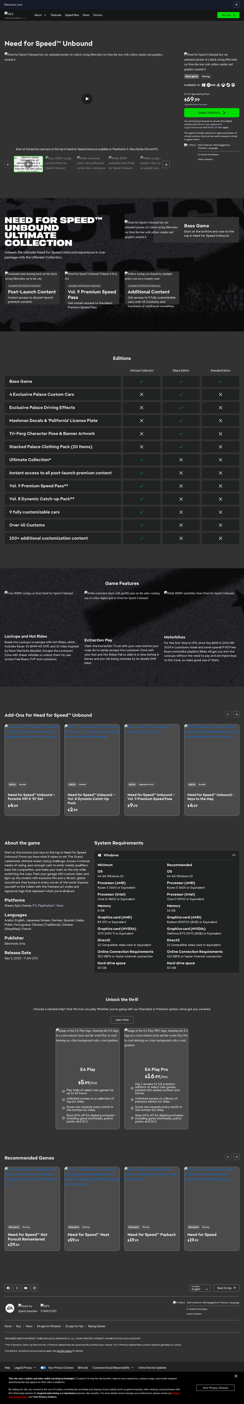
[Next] (166, 164)
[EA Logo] (10, 1308)
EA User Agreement (211, 124)
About (38, 15)
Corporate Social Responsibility (111, 1367)
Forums (97, 15)
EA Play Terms (64, 1350)
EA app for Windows (49, 1326)
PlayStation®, (47, 906)
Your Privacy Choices (215, 1387)
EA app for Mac (74, 1326)
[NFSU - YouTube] (25, 1288)
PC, (35, 906)
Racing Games (96, 1326)
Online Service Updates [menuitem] (152, 1367)
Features (56, 15)
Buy (18, 1326)
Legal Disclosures (193, 127)
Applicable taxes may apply (195, 104)
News (86, 15)
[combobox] (200, 1288)
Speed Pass (72, 15)
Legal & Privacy (23, 1367)
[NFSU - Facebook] (8, 1288)
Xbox (59, 906)
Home (8, 1326)
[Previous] (8, 164)
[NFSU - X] (17, 1288)
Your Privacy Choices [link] (60, 1367)
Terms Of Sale (215, 127)
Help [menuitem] (7, 1367)
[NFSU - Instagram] (34, 1288)
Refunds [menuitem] (83, 1367)
